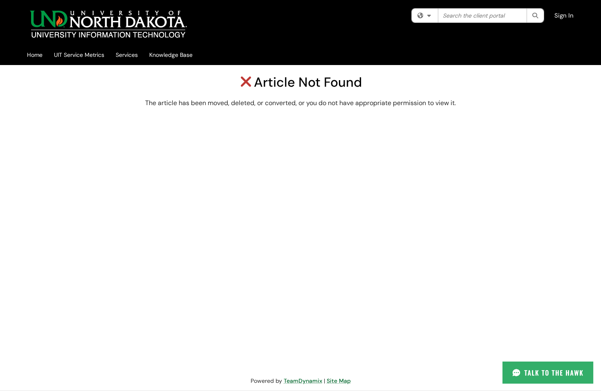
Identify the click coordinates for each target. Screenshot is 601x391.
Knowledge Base (171, 54)
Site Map (339, 380)
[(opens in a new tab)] (108, 24)
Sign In (564, 15)
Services (127, 54)
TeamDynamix (303, 380)
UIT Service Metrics (79, 54)
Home (35, 54)
